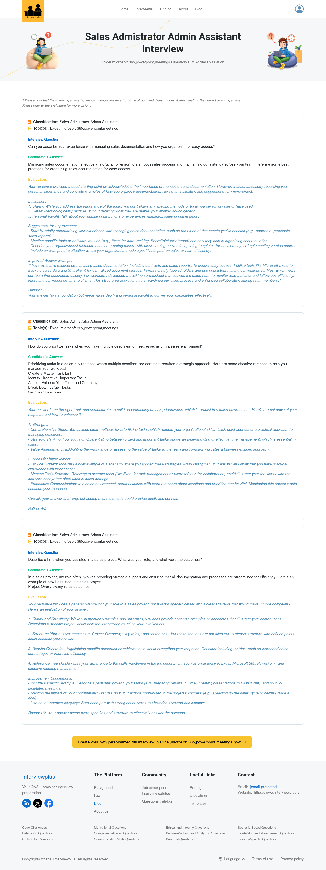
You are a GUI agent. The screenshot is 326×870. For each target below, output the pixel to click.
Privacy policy (292, 858)
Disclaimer (199, 795)
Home (123, 9)
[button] (299, 8)
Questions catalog (157, 801)
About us (101, 811)
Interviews (144, 9)
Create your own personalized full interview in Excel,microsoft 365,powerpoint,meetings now (159, 742)
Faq (97, 795)
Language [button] (232, 858)
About (183, 9)
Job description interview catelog (156, 790)
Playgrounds (104, 787)
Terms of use (262, 858)
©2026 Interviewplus (58, 859)
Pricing (165, 9)
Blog (198, 9)
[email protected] (264, 786)
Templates (198, 803)
